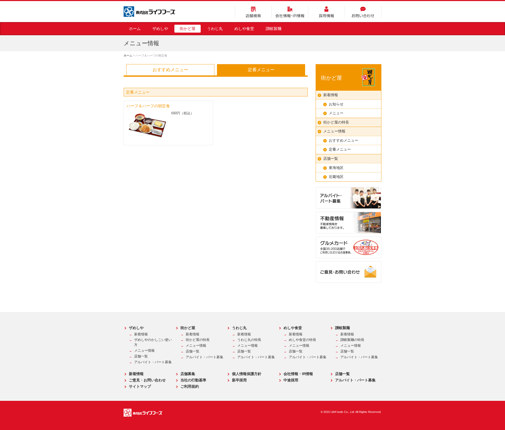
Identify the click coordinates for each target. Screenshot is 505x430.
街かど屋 (187, 28)
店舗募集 (187, 374)
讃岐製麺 (273, 28)
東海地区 (336, 168)
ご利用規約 (189, 386)
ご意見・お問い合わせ (147, 380)
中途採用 (291, 380)
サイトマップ (140, 386)
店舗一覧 (330, 158)
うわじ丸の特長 (249, 340)
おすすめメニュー (170, 69)
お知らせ (336, 104)
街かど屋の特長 (336, 122)
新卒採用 (239, 380)
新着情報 (330, 95)
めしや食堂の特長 (302, 340)
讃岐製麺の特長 (352, 340)
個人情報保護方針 (246, 374)
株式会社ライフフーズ (149, 11)
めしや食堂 (244, 28)
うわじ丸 (215, 28)
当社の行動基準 (193, 380)
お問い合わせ (363, 11)
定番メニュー (261, 69)
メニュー (336, 113)
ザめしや (160, 28)
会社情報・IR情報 (290, 11)
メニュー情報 (334, 131)
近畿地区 (336, 177)
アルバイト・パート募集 (153, 362)
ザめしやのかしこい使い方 (153, 342)
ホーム (135, 28)
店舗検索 (253, 11)
